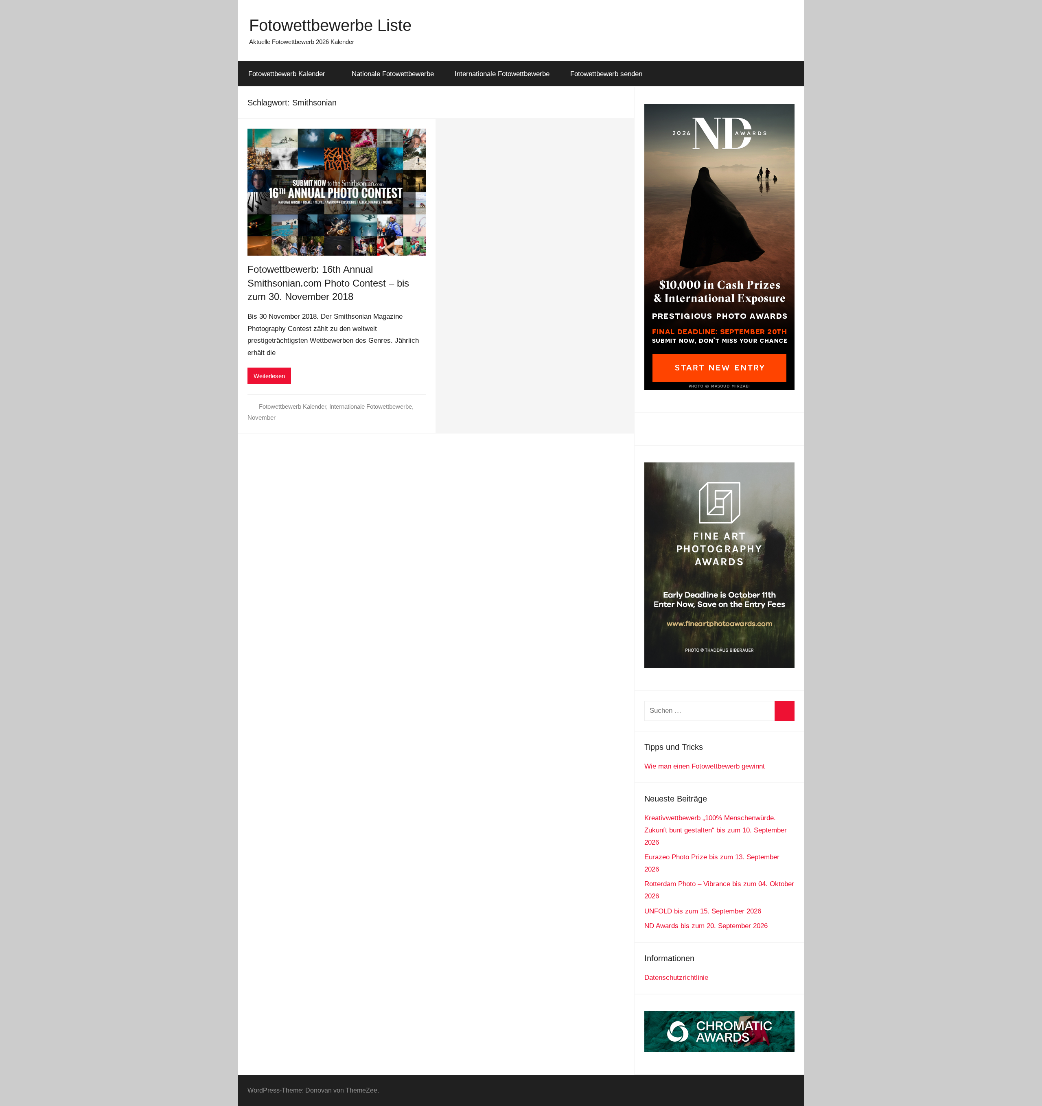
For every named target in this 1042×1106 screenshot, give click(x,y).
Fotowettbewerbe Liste (330, 25)
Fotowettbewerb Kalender (286, 74)
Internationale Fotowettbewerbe (502, 74)
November (261, 417)
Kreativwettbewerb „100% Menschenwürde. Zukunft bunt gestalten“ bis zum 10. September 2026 (715, 830)
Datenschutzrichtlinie (676, 977)
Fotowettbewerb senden (606, 74)
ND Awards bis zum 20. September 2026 (706, 926)
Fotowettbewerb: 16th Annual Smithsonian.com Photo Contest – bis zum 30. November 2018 (328, 283)
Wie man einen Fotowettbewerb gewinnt (704, 766)
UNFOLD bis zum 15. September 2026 (702, 911)
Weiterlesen (269, 375)
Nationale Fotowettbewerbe (393, 74)
